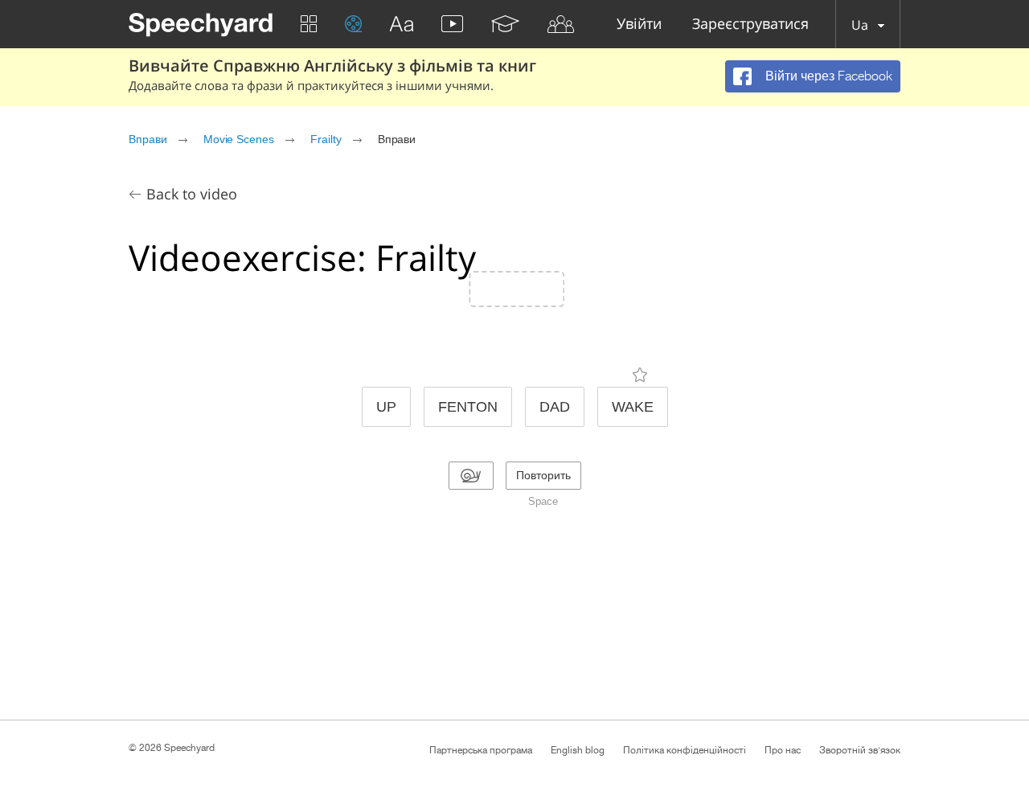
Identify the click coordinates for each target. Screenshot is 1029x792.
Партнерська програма (480, 750)
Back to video (191, 193)
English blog (578, 750)
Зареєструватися (750, 24)
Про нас (783, 750)
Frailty (326, 139)
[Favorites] (640, 374)
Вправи (148, 139)
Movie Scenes (238, 139)
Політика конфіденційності (684, 750)
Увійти (639, 24)
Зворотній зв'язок (859, 750)
